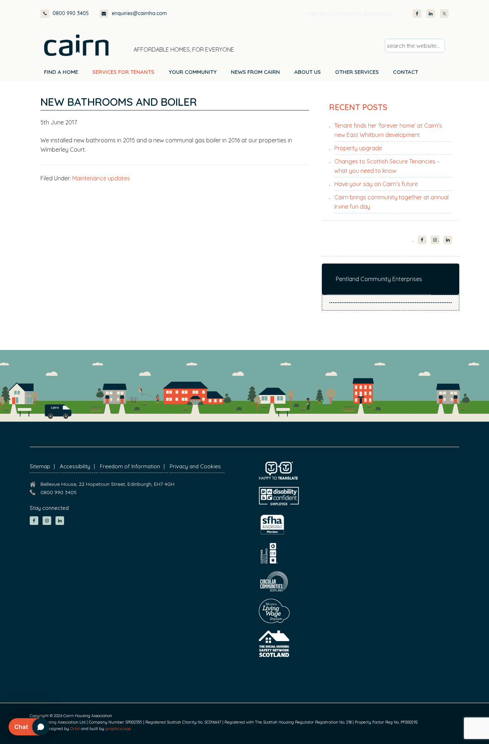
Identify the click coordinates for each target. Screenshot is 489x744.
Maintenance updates (101, 178)
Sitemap (40, 466)
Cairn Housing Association (76, 45)
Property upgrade (358, 148)
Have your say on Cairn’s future (376, 184)
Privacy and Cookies (195, 466)
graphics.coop (118, 728)
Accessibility (75, 466)
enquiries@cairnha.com (139, 13)
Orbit (75, 728)
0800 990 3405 (71, 13)
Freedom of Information (130, 466)
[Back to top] (445, 725)
